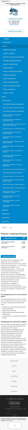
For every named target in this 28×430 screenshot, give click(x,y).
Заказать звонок (14, 24)
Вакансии (5, 214)
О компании (6, 42)
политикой (3, 420)
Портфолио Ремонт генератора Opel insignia (13, 147)
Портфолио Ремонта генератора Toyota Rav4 (12, 161)
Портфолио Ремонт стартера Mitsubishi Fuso (11, 196)
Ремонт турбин (8, 93)
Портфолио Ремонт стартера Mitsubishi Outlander (11, 192)
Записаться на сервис (15, 31)
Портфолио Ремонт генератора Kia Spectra (13, 151)
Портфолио (6, 100)
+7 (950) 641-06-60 (15, 19)
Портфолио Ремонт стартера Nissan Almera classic (13, 180)
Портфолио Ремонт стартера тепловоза (11, 206)
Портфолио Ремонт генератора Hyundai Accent (12, 115)
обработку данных (21, 419)
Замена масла (8, 68)
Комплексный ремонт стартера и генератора (12, 165)
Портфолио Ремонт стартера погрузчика (11, 201)
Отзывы (5, 210)
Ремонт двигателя (9, 78)
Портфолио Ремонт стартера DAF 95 (13, 176)
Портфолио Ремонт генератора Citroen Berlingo (12, 156)
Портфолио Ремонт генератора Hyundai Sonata (12, 133)
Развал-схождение (9, 75)
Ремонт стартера (9, 53)
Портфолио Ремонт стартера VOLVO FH (14, 188)
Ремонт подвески (9, 89)
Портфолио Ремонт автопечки (13, 104)
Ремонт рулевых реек (10, 64)
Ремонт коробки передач (11, 86)
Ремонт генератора (9, 50)
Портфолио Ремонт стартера (13, 172)
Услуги (4, 46)
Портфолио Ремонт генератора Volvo (14, 169)
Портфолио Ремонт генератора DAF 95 (14, 128)
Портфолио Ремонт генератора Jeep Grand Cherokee (13, 142)
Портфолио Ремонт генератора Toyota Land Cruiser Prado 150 (14, 125)
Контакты (5, 221)
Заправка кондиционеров (12, 60)
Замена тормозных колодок (12, 71)
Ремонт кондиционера (11, 82)
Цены (4, 97)
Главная (4, 227)
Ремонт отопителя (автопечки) (13, 57)
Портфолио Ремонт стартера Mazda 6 (13, 184)
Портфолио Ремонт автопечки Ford (13, 107)
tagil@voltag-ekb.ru (14, 4)
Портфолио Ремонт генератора (13, 111)
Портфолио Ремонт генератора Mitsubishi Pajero (12, 120)
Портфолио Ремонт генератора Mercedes (12, 137)
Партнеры (5, 217)
